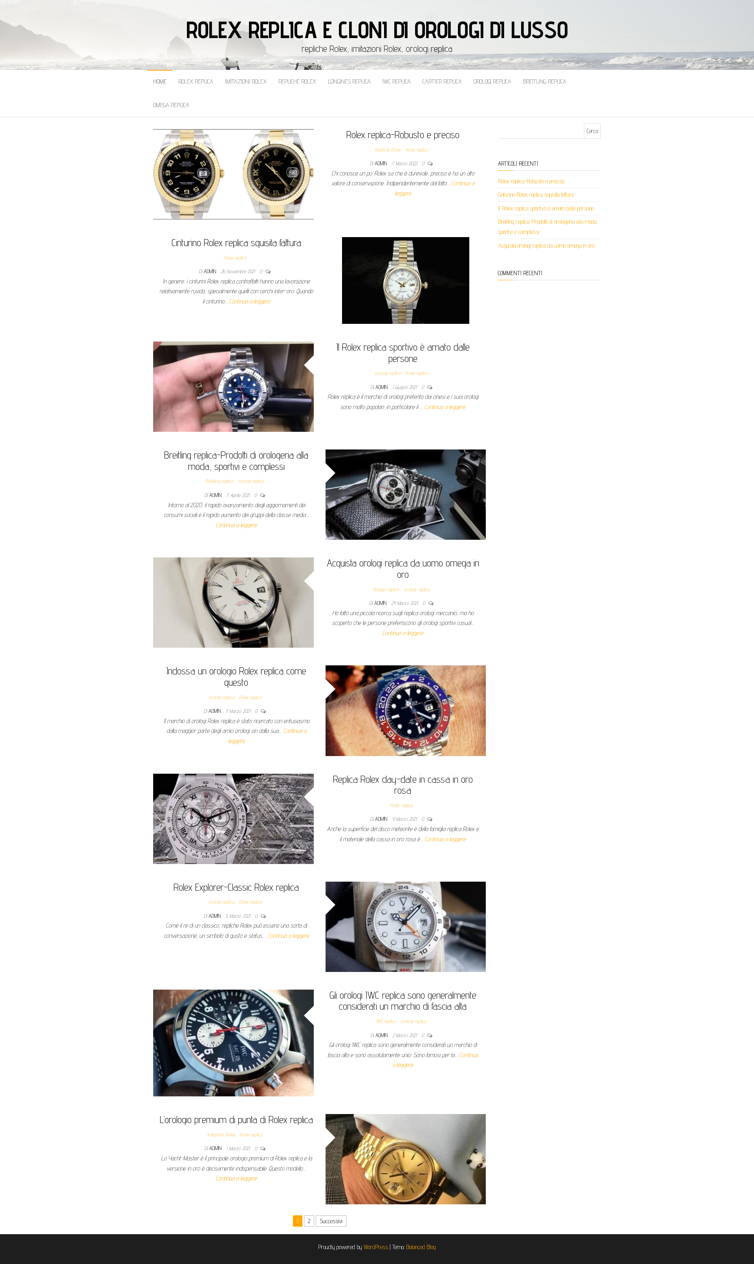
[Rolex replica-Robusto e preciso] (233, 173)
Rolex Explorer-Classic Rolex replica (236, 887)
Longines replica (349, 81)
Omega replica (171, 105)
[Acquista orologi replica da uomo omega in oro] (233, 602)
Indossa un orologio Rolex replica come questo (236, 676)
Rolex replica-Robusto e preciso (402, 134)
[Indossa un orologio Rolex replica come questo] (406, 710)
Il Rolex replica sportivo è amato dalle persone (403, 352)
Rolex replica (195, 81)
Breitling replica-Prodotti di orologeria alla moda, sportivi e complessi (236, 460)
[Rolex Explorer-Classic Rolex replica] (406, 926)
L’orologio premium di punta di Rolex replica (236, 1119)
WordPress (376, 1247)
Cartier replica (442, 81)
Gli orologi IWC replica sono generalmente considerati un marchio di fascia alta (402, 1000)
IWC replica (396, 81)
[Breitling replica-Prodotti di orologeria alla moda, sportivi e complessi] (406, 494)
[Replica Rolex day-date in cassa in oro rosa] (233, 818)
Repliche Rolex (297, 81)
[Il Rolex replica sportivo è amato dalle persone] (233, 386)
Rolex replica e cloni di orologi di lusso (377, 29)
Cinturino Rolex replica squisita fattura (236, 242)
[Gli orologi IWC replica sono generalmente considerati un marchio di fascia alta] (233, 1042)
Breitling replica (544, 81)
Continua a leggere (249, 301)
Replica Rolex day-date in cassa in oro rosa (403, 784)
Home (160, 81)
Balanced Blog (421, 1247)
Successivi (331, 1221)
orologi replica (492, 81)
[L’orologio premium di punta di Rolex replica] (406, 1158)
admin (381, 163)
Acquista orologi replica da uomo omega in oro (403, 568)
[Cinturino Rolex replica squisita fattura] (405, 280)
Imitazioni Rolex (246, 81)
